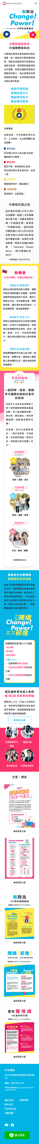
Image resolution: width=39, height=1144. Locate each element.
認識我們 (24, 1100)
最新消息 (9, 1100)
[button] (36, 3)
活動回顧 (9, 1113)
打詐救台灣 (10, 1108)
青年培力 (9, 1104)
